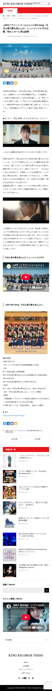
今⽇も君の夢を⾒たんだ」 (35, 430)
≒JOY (7, 430)
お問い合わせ (26, 673)
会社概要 (26, 666)
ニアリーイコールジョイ (17, 430)
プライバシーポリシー (26, 669)
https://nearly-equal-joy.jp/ (14, 415)
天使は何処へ (9, 432)
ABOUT (26, 662)
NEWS (10, 11)
